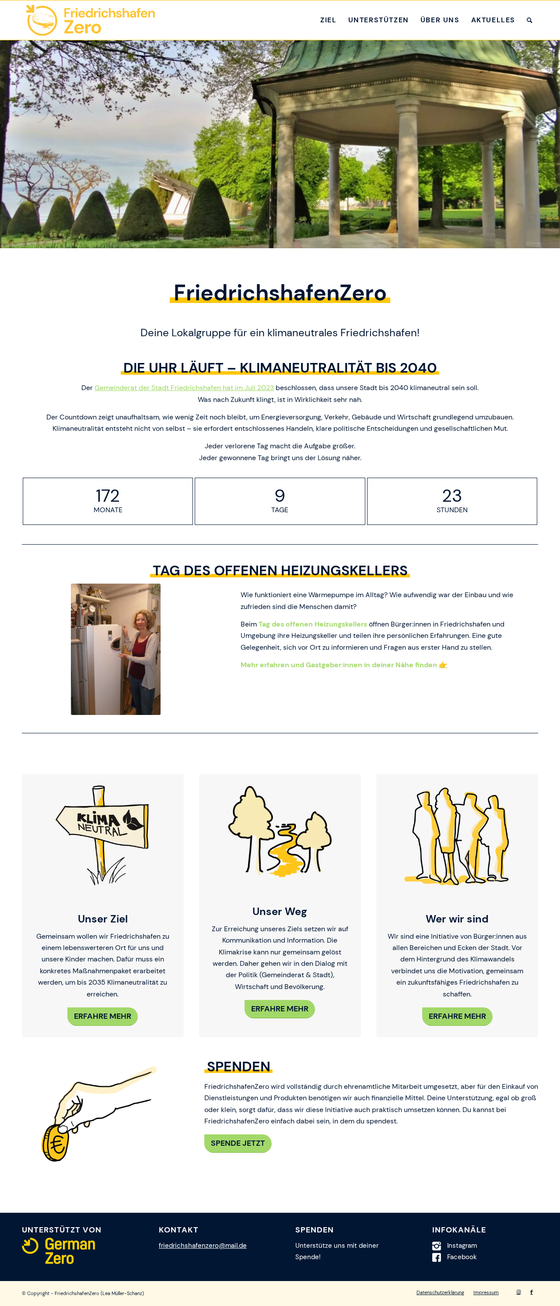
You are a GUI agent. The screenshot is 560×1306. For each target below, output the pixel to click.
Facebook (462, 1257)
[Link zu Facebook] (531, 1292)
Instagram (462, 1245)
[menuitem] (328, 20)
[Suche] (529, 20)
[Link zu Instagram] (518, 1292)
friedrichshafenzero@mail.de (203, 1245)
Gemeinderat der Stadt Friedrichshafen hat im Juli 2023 (184, 387)
